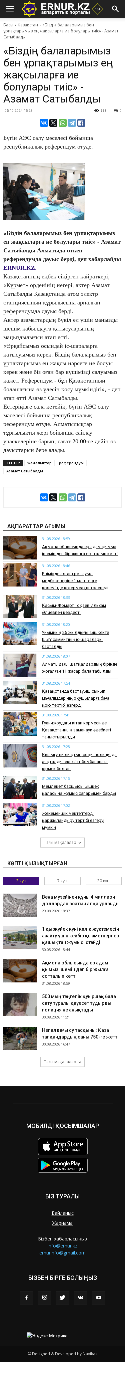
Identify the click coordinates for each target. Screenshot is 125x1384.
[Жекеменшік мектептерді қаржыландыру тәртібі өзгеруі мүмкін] (20, 814)
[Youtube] (98, 1298)
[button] (115, 9)
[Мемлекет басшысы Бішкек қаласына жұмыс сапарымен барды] (20, 787)
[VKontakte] (80, 1298)
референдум (71, 462)
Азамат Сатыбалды (24, 470)
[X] (53, 123)
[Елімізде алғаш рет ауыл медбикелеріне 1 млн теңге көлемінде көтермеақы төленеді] (20, 575)
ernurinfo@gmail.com (62, 1252)
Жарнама (62, 1223)
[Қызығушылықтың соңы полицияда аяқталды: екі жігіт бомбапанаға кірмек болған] (20, 755)
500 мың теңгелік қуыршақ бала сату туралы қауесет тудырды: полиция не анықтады (79, 1003)
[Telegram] (72, 123)
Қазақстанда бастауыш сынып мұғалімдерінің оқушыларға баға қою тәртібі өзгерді (75, 698)
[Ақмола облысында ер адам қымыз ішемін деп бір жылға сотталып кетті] (20, 547)
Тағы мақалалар (60, 842)
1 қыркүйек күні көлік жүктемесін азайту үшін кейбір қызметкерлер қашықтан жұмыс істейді (80, 935)
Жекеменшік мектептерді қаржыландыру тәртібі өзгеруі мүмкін (73, 820)
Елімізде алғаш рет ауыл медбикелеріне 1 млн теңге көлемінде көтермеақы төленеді (75, 580)
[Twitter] (62, 1298)
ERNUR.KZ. (20, 267)
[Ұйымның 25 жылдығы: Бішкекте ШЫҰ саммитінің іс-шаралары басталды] (20, 633)
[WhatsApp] (63, 123)
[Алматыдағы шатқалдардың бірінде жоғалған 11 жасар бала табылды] (20, 665)
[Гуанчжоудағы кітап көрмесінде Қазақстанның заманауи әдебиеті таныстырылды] (20, 724)
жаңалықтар (39, 462)
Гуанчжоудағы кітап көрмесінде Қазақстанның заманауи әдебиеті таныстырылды (76, 729)
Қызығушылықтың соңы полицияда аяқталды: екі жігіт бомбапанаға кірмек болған (79, 761)
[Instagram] (44, 1298)
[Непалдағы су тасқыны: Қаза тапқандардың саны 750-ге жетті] (20, 1038)
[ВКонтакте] (44, 123)
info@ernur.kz (62, 1245)
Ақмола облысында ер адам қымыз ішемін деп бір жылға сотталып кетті (75, 969)
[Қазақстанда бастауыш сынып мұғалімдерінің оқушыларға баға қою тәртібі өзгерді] (20, 692)
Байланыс (63, 1213)
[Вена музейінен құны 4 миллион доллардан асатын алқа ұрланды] (20, 905)
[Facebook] (26, 1298)
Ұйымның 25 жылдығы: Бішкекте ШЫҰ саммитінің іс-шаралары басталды (75, 639)
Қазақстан (28, 25)
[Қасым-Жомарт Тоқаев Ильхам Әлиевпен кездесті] (20, 606)
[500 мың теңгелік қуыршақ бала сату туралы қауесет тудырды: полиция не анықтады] (20, 1004)
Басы (8, 25)
